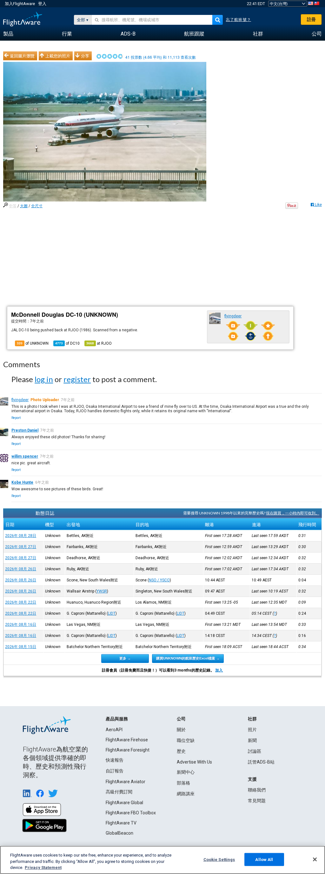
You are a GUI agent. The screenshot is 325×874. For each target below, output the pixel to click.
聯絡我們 (257, 789)
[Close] (315, 859)
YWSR (101, 591)
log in (44, 379)
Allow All (264, 859)
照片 (252, 729)
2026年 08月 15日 (20, 647)
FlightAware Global (124, 802)
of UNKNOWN (33, 343)
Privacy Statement (43, 867)
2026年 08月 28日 (20, 535)
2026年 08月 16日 (20, 624)
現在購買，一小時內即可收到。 (292, 513)
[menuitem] (8, 34)
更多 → (125, 658)
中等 (13, 206)
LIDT (112, 613)
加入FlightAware (20, 3)
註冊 (311, 19)
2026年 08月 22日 (20, 602)
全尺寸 (37, 206)
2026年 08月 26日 (20, 569)
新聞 (252, 740)
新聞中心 (186, 772)
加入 (219, 670)
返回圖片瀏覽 (22, 55)
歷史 (181, 751)
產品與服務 (117, 718)
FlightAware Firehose (127, 739)
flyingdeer (233, 316)
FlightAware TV (121, 822)
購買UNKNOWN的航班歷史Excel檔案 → (188, 658)
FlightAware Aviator (125, 781)
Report (16, 418)
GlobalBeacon (119, 833)
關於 (181, 729)
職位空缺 (186, 740)
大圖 (24, 206)
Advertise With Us (194, 762)
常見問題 (257, 800)
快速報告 (114, 760)
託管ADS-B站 (261, 762)
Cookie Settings (219, 859)
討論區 (254, 751)
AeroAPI (114, 729)
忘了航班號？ (238, 19)
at (99, 343)
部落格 (183, 782)
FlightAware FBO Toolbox (131, 812)
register (77, 379)
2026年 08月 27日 (20, 547)
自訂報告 (114, 770)
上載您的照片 (57, 55)
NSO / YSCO (159, 580)
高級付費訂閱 (119, 791)
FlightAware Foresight (127, 749)
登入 (42, 3)
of (67, 343)
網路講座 (186, 793)
